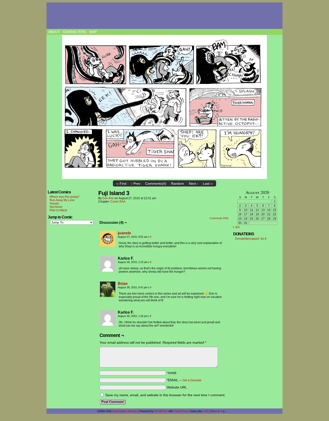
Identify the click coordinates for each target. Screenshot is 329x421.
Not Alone (56, 207)
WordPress (161, 411)
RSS (206, 411)
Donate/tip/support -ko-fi (250, 238)
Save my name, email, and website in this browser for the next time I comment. (165, 395)
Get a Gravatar (192, 380)
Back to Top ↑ (219, 411)
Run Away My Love (62, 200)
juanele (124, 233)
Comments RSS (219, 218)
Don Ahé (108, 198)
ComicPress (181, 411)
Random (177, 183)
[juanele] (107, 245)
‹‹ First (121, 183)
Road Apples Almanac (125, 411)
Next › (193, 183)
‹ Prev (135, 183)
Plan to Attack (58, 210)
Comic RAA (117, 201)
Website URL (177, 387)
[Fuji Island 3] (164, 107)
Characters (74, 32)
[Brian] (107, 296)
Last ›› (208, 183)
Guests (54, 203)
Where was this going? (64, 196)
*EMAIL (184, 380)
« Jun (236, 227)
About (54, 32)
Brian (123, 284)
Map (93, 32)
